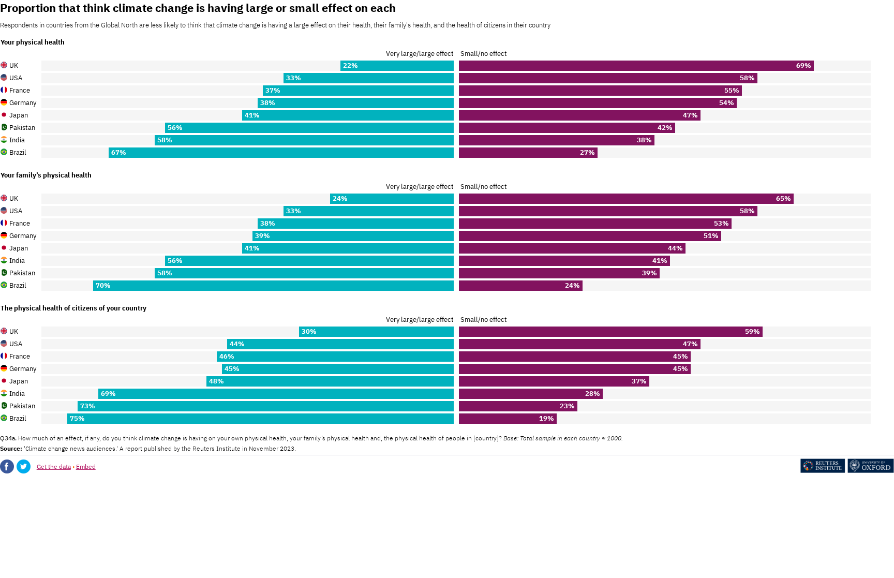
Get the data (54, 466)
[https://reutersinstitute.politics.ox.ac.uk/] (847, 471)
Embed (86, 466)
